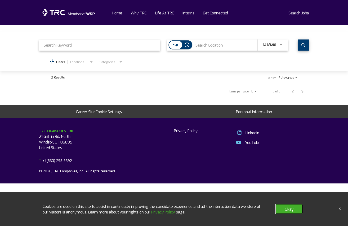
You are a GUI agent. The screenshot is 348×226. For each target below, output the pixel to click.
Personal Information (254, 111)
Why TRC (139, 12)
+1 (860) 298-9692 (55, 160)
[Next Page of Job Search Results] (302, 91)
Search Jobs (299, 12)
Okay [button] (289, 209)
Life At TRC (164, 12)
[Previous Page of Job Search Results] (293, 91)
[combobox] (99, 45)
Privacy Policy (186, 130)
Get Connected (215, 12)
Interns (188, 12)
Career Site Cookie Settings (99, 111)
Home (117, 12)
